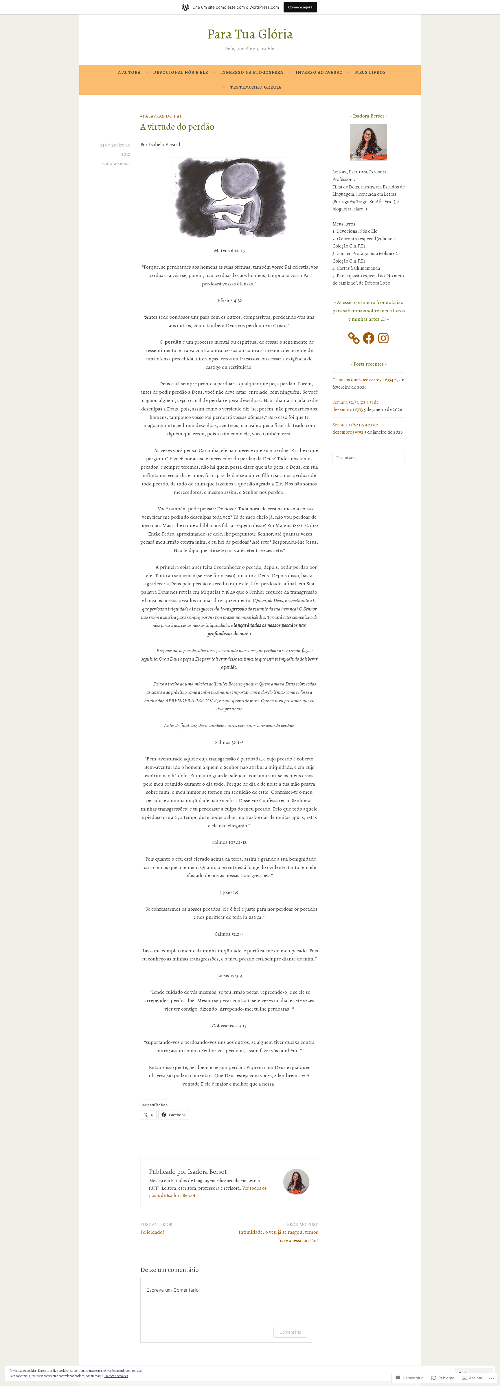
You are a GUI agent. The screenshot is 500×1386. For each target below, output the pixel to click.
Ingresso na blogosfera (251, 72)
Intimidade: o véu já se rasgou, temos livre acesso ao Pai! (278, 1233)
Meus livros (370, 72)
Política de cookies (116, 1376)
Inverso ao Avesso (319, 72)
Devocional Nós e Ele (180, 72)
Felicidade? (156, 1228)
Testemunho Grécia (255, 87)
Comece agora (300, 7)
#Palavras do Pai (160, 116)
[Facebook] (369, 338)
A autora (129, 72)
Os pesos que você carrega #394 (362, 380)
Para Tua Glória (250, 34)
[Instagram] (383, 338)
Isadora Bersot (115, 163)
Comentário (290, 1332)
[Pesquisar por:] (368, 457)
